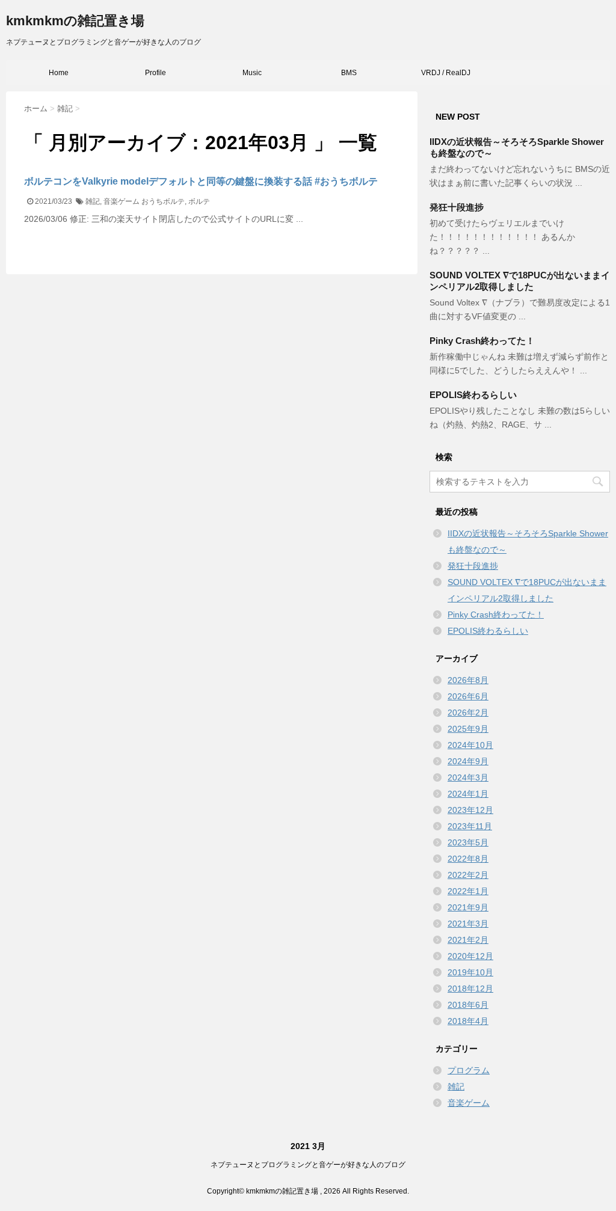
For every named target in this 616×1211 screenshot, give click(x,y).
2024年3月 (468, 777)
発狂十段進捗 (457, 207)
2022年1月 (468, 891)
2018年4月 (468, 1021)
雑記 (92, 201)
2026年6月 (468, 696)
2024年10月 (470, 745)
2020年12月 (470, 956)
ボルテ (199, 201)
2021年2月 (468, 940)
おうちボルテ (163, 201)
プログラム (469, 1070)
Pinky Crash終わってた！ (482, 341)
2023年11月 (470, 826)
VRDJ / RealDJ (445, 73)
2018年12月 (470, 988)
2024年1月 (468, 794)
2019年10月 (470, 972)
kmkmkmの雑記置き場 (75, 20)
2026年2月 (468, 712)
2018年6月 (468, 1005)
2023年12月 (470, 810)
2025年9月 (468, 729)
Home (59, 73)
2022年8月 (468, 858)
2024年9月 (468, 761)
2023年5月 (468, 842)
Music (252, 73)
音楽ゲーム (121, 201)
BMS (349, 73)
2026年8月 (468, 680)
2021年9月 (468, 907)
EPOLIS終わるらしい (473, 395)
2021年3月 (468, 923)
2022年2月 (468, 875)
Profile (155, 73)
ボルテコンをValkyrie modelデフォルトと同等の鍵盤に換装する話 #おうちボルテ (201, 181)
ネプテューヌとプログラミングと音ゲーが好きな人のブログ (308, 1164)
